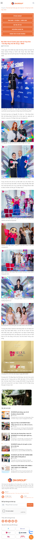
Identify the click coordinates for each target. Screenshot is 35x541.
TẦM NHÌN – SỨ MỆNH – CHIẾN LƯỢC (17, 20)
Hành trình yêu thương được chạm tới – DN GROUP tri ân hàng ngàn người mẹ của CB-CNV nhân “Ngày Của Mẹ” (21, 435)
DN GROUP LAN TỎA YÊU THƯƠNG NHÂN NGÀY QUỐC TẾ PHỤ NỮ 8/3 (21, 456)
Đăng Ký (30, 505)
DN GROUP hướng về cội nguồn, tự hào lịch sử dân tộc (21, 445)
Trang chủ (3, 7)
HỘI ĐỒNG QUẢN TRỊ (17, 29)
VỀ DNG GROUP (17, 16)
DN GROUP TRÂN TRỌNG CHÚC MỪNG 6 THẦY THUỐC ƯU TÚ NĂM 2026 (21, 466)
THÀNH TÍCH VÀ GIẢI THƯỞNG (17, 33)
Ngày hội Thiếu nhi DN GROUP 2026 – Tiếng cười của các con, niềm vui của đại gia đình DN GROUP (22, 424)
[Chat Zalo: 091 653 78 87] (31, 531)
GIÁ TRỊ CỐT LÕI (17, 24)
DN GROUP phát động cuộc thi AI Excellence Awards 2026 (20, 413)
